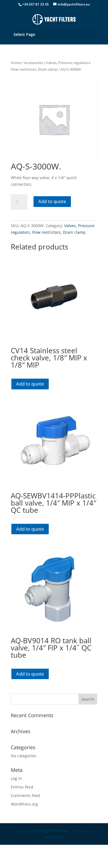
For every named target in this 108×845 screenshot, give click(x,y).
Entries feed (22, 787)
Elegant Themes (53, 830)
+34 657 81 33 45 (35, 4)
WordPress (54, 837)
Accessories (33, 62)
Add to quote (52, 201)
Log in (16, 778)
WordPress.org (24, 804)
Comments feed (25, 795)
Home (16, 62)
